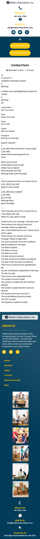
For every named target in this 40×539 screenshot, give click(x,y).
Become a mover (12, 380)
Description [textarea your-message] (9, 137)
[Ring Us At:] (20, 502)
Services (8, 365)
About (7, 370)
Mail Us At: (20, 520)
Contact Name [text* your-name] (7, 108)
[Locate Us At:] (20, 528)
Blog (6, 385)
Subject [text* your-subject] (8, 130)
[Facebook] (13, 32)
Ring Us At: (20, 507)
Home (7, 360)
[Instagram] (27, 32)
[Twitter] (20, 32)
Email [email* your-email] (8, 115)
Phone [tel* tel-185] (5, 123)
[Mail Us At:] (20, 515)
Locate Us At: (20, 532)
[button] (20, 39)
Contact (8, 375)
